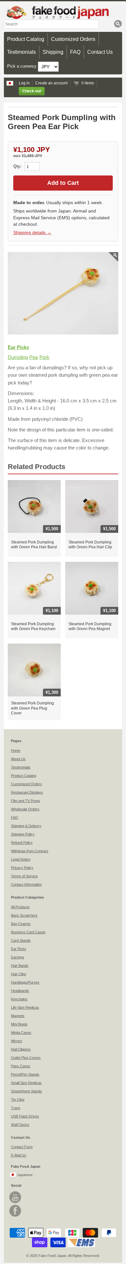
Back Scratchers (24, 915)
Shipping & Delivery (26, 826)
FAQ (75, 52)
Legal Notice (20, 859)
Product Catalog (25, 39)
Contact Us (100, 52)
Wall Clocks (20, 1125)
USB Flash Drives (25, 1116)
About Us (18, 759)
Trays (15, 1108)
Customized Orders (73, 39)
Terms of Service (24, 876)
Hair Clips (18, 974)
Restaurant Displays (27, 792)
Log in (24, 83)
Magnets (18, 1016)
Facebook (15, 1211)
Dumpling (18, 357)
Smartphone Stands (26, 1091)
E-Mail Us (18, 1155)
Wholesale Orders (25, 809)
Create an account (51, 83)
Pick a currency (22, 66)
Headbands (20, 991)
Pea (33, 357)
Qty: (18, 166)
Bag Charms (21, 924)
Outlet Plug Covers (26, 1058)
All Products (20, 907)
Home (15, 750)
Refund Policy (22, 842)
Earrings (17, 957)
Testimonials (21, 52)
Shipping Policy (23, 834)
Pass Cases (20, 1066)
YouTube (15, 1197)
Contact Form (22, 1147)
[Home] (63, 12)
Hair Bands (19, 965)
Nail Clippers (21, 1049)
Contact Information (26, 884)
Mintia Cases (21, 1032)
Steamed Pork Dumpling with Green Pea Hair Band (34, 545)
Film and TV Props (25, 801)
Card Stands (21, 940)
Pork (44, 357)
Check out (31, 91)
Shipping (53, 52)
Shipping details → (32, 232)
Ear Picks (18, 347)
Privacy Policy (22, 868)
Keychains (19, 999)
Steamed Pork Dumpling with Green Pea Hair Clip (90, 545)
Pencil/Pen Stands (25, 1074)
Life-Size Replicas (25, 1007)
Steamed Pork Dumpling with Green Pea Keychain (33, 626)
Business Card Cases (28, 932)
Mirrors (16, 1041)
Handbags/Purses (25, 982)
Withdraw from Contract (29, 851)
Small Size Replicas (26, 1083)
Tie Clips (18, 1099)
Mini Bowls (19, 1024)
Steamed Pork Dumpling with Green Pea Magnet (89, 626)
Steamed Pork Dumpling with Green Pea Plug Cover (32, 708)
